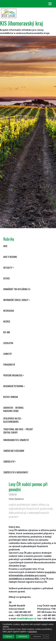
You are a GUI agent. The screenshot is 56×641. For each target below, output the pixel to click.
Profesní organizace (12, 375)
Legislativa (8, 343)
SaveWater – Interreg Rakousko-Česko (13, 409)
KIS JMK (6, 332)
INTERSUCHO (8, 310)
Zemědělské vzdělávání (13, 450)
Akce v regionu (10, 256)
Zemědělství (8, 461)
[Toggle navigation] (50, 3)
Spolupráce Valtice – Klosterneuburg (13, 420)
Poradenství (9, 364)
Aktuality (7, 267)
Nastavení (37, 636)
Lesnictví (7, 353)
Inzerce (6, 321)
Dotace (6, 278)
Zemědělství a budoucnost (15, 472)
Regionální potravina (13, 386)
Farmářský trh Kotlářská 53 (16, 289)
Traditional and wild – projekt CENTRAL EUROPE (18, 431)
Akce (5, 246)
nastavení (32, 631)
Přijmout (8, 636)
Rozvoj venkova (10, 397)
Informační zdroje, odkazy (15, 300)
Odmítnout (22, 636)
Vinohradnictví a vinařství (16, 440)
